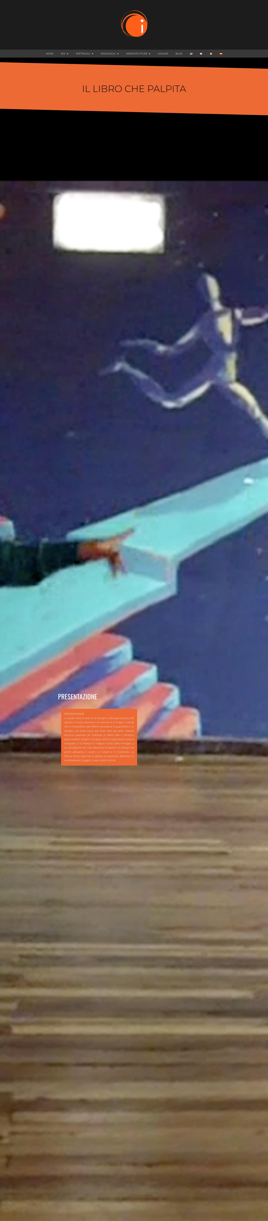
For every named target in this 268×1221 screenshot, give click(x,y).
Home (49, 53)
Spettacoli (83, 53)
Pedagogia (108, 53)
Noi (63, 53)
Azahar (163, 53)
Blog (179, 53)
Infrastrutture (136, 53)
